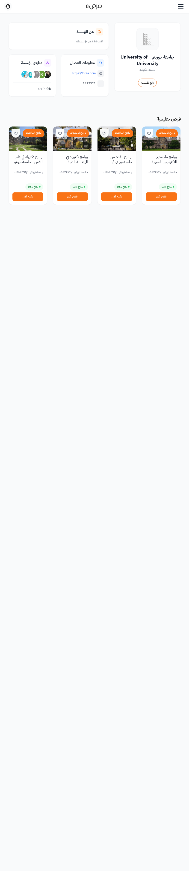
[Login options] (8, 6)
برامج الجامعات (167, 133)
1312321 (89, 83)
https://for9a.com (84, 73)
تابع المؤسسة (147, 83)
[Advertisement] (94, 860)
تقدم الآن (161, 196)
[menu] (180, 6)
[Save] (149, 133)
